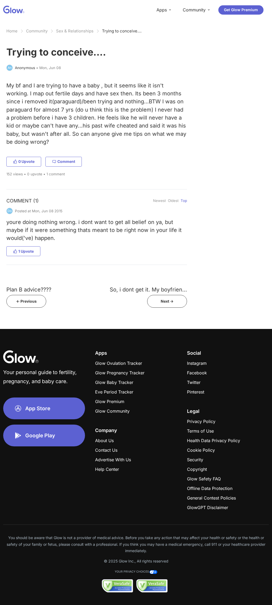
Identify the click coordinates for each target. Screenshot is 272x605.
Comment (66, 161)
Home (12, 30)
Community (37, 30)
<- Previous (26, 301)
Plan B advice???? (28, 289)
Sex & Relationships (75, 30)
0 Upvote (26, 161)
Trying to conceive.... (122, 30)
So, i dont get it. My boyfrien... (148, 289)
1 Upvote (26, 251)
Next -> (167, 301)
